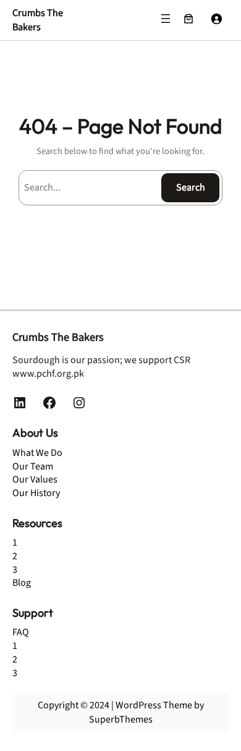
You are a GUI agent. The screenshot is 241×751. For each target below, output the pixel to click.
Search (190, 187)
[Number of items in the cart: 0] (188, 18)
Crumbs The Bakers (37, 20)
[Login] (216, 18)
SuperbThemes (121, 719)
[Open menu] (165, 18)
